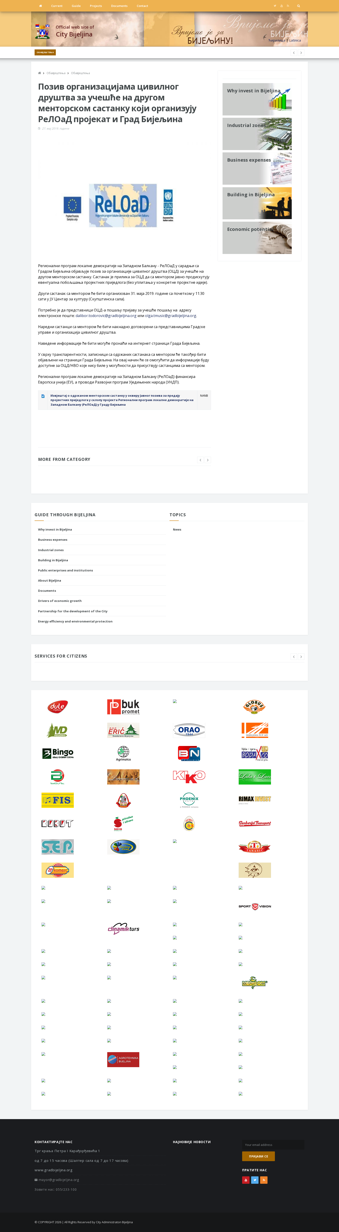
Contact (142, 6)
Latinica (295, 40)
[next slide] (208, 460)
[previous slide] (200, 460)
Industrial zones (51, 550)
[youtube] (281, 5)
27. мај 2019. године (55, 128)
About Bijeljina (49, 580)
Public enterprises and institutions (65, 570)
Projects (96, 6)
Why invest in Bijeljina (55, 529)
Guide (76, 6)
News (177, 529)
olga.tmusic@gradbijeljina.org (170, 315)
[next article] (294, 52)
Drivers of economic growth (60, 601)
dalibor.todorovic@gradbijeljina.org (106, 315)
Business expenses (52, 539)
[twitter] (275, 5)
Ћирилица (276, 40)
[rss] (287, 5)
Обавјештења (45, 52)
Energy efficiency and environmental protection (75, 621)
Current (56, 6)
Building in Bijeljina (53, 560)
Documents (119, 6)
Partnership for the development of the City (72, 611)
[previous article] (301, 52)
